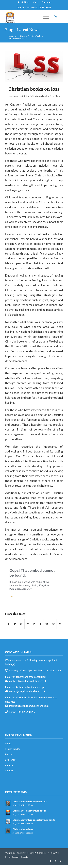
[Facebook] (50, 860)
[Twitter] (55, 860)
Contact (9, 770)
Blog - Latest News (22, 29)
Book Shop (10, 759)
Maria (57, 95)
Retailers (9, 754)
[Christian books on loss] (34, 66)
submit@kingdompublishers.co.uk (27, 691)
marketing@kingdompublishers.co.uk (29, 705)
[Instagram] (60, 860)
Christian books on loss (34, 89)
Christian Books (34, 36)
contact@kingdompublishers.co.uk (27, 680)
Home (22, 36)
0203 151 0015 (26, 711)
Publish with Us (12, 749)
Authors (9, 765)
